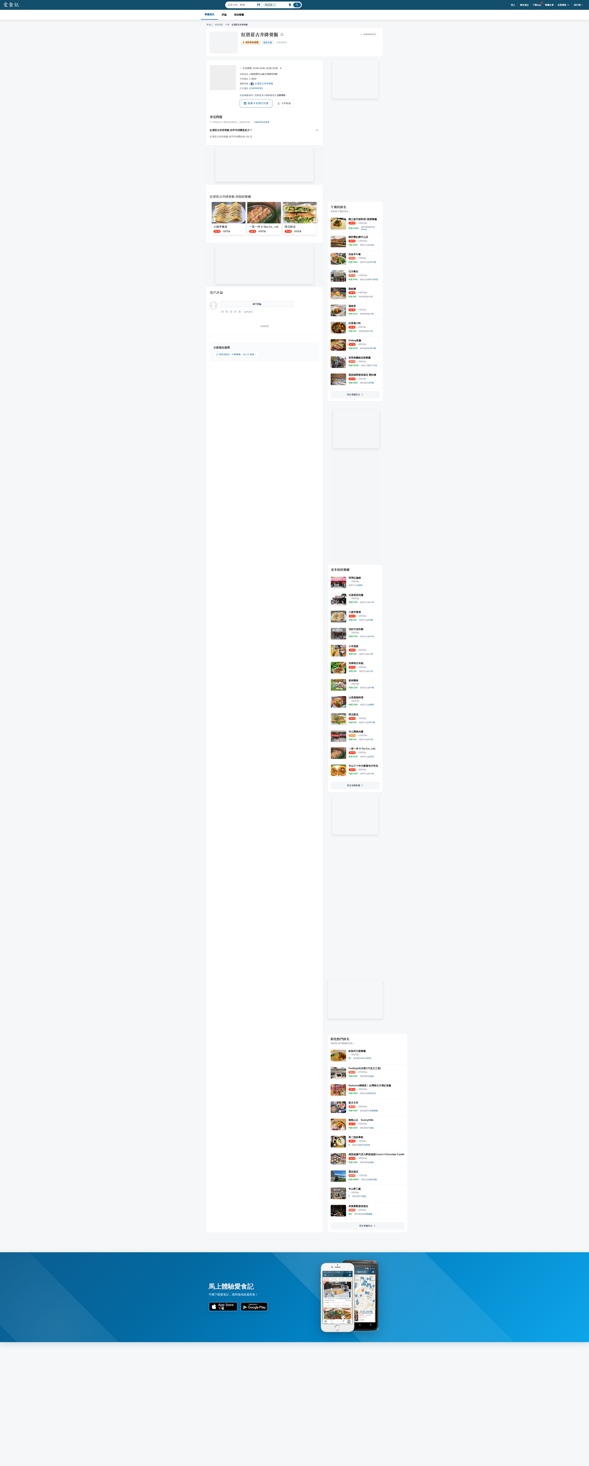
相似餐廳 (239, 14)
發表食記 (524, 5)
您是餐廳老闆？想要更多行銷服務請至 (262, 95)
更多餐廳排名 (353, 394)
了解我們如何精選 (261, 122)
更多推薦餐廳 (353, 785)
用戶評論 (216, 292)
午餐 (227, 24)
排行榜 (577, 5)
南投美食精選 (251, 42)
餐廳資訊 (209, 14)
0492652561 (257, 88)
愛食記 (209, 24)
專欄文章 (549, 5)
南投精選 (219, 24)
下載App (537, 5)
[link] (368, 228)
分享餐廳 (286, 103)
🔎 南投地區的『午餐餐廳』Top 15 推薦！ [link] (236, 354)
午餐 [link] (267, 42)
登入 (513, 5)
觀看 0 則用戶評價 (258, 103)
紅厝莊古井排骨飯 (259, 34)
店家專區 (562, 5)
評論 (224, 14)
